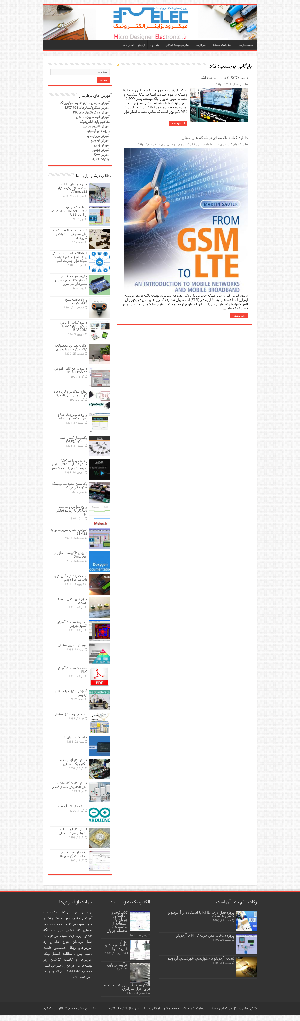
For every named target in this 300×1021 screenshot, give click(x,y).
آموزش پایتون (101, 150)
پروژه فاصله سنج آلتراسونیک (76, 301)
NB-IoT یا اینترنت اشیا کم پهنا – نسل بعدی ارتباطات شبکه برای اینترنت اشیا (69, 257)
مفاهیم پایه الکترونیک (95, 122)
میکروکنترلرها (246, 45)
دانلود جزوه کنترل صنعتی (70, 714)
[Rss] (94, 1008)
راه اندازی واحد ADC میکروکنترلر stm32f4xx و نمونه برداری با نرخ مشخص (69, 464)
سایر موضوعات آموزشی (177, 45)
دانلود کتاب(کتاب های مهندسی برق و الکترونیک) (174, 144)
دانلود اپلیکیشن (53, 1008)
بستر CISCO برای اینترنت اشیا (223, 78)
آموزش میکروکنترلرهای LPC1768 (87, 108)
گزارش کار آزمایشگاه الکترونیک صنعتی (73, 762)
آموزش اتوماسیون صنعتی (93, 117)
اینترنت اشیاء (101, 159)
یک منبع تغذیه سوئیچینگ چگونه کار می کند (69, 486)
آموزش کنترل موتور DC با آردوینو (70, 693)
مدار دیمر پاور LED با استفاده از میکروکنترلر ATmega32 (72, 188)
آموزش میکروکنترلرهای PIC (91, 112)
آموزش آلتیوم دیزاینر (96, 126)
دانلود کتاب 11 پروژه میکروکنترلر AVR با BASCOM (73, 326)
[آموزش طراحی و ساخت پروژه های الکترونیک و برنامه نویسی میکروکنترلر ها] (150, 22)
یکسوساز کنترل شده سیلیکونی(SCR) (73, 439)
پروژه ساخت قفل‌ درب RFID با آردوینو (205, 935)
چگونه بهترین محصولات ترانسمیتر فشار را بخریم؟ (70, 347)
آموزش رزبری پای (98, 136)
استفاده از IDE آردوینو (72, 806)
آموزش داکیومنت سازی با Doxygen (70, 555)
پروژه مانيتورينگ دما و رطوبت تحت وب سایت (72, 416)
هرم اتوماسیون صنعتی (72, 645)
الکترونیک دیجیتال (222, 45)
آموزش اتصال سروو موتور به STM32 (68, 532)
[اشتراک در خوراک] (118, 65)
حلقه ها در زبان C (75, 737)
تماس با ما (128, 45)
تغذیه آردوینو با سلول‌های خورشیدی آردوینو (201, 958)
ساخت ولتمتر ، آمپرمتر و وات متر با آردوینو (70, 578)
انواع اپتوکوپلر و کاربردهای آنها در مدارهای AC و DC (70, 393)
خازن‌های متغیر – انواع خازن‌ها (72, 601)
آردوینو (141, 45)
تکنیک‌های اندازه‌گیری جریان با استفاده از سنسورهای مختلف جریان (117, 921)
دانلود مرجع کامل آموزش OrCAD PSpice (70, 370)
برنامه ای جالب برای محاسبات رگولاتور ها (73, 854)
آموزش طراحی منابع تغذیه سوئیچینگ (85, 103)
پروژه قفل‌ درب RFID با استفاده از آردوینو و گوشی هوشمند (201, 914)
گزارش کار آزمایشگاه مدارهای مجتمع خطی (73, 831)
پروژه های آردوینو (98, 131)
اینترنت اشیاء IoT (234, 84)
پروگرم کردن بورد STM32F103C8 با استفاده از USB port (69, 211)
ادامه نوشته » (178, 123)
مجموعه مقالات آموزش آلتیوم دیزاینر (72, 624)
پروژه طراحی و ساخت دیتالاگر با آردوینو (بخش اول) (71, 510)
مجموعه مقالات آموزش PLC (72, 670)
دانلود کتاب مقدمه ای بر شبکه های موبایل (214, 137)
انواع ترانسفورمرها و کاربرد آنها (116, 945)
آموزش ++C (102, 155)
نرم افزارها (201, 45)
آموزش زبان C (100, 145)
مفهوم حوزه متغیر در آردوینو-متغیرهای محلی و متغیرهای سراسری (70, 280)
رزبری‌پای (154, 45)
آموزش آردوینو (100, 141)
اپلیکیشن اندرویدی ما (58, 972)
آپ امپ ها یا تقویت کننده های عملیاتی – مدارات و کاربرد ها (69, 234)
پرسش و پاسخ (77, 1008)
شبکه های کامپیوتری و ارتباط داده (224, 144)
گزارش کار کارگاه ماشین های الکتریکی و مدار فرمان (69, 785)
